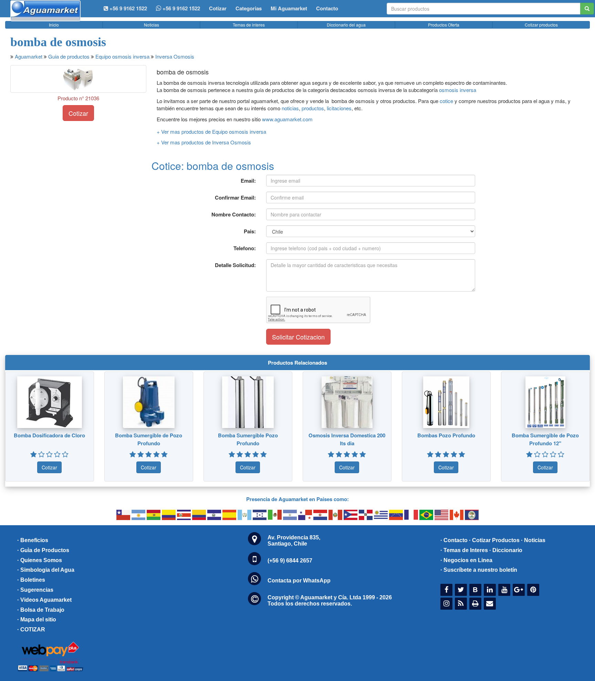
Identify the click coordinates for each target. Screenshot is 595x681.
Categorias (249, 8)
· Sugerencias (35, 590)
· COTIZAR (31, 629)
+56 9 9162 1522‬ (127, 8)
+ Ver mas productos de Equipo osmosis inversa (211, 131)
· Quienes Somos (39, 560)
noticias (290, 108)
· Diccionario (505, 550)
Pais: (250, 231)
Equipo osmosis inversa (122, 56)
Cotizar (218, 8)
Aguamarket (28, 56)
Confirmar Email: (235, 197)
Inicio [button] (54, 25)
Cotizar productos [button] (541, 25)
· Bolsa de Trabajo (40, 610)
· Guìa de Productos (43, 550)
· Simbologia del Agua (45, 570)
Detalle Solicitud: (235, 265)
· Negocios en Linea (466, 560)
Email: (248, 180)
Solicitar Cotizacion (298, 336)
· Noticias (533, 540)
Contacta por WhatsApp (299, 580)
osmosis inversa (457, 89)
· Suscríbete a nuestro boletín (478, 570)
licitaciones (339, 108)
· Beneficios (32, 540)
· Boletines (31, 580)
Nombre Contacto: (233, 214)
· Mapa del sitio (36, 619)
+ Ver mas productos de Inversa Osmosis (204, 142)
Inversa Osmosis (174, 56)
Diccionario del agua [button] (346, 25)
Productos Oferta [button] (443, 25)
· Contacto (454, 540)
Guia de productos (69, 56)
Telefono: (244, 248)
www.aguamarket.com (287, 119)
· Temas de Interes (464, 550)
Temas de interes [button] (249, 25)
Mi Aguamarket (289, 8)
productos (313, 108)
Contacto (327, 8)
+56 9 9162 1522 (180, 8)
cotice (447, 100)
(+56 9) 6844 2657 (290, 560)
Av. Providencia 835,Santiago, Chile (294, 541)
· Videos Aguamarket (44, 600)
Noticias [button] (151, 25)
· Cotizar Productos (494, 540)
